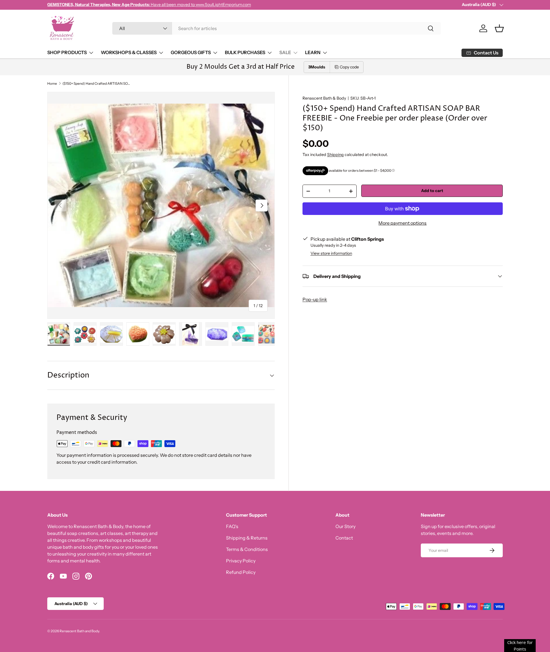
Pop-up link (314, 299)
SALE (285, 52)
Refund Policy (241, 572)
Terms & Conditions (247, 549)
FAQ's (232, 526)
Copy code (349, 67)
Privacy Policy (241, 561)
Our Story (345, 526)
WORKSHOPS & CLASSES (129, 52)
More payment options (402, 223)
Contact (344, 538)
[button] (499, 28)
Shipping (335, 154)
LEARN (313, 52)
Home (52, 83)
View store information (331, 253)
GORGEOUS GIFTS (191, 52)
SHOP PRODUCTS (67, 52)
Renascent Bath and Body (79, 631)
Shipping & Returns (247, 538)
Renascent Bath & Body (324, 98)
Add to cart (432, 190)
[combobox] (276, 28)
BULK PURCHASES (245, 52)
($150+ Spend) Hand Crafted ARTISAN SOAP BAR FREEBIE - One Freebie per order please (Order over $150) (96, 83)
